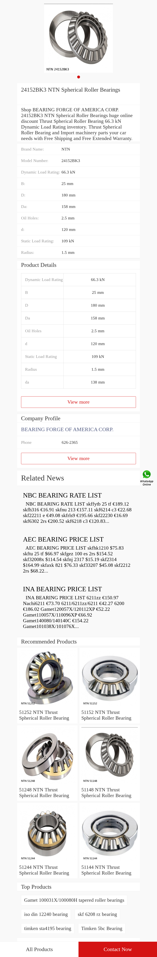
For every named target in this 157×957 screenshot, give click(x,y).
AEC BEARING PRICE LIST (63, 539)
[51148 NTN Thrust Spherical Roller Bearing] (109, 784)
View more (78, 402)
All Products (39, 949)
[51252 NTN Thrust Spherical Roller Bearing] (47, 706)
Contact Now (118, 949)
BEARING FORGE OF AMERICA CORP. (67, 429)
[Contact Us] (147, 478)
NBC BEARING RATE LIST (62, 495)
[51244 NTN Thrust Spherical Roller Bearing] (47, 861)
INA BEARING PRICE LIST (62, 589)
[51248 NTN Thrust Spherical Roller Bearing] (47, 784)
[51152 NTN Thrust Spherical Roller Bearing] (109, 706)
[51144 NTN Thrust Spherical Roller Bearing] (109, 861)
